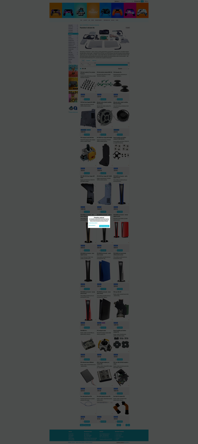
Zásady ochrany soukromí (93, 223)
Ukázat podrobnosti (92, 225)
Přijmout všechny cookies (104, 226)
